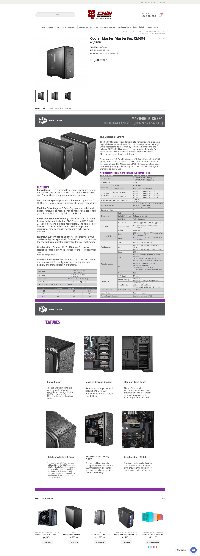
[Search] (72, 15)
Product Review (152, 27)
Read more (48, 542)
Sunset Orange (130, 547)
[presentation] (36, 62)
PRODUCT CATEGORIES (65, 27)
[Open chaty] (193, 550)
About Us (94, 27)
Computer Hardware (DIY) (111, 53)
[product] (47, 517)
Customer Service (107, 27)
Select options (127, 542)
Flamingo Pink (125, 547)
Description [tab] (40, 108)
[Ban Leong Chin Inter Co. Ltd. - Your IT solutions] (100, 15)
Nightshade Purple (127, 547)
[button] (162, 498)
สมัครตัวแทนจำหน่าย (124, 27)
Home (43, 27)
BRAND (50, 27)
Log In (162, 2)
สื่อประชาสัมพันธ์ (138, 27)
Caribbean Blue (122, 547)
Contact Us (83, 27)
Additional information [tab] (60, 108)
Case (100, 53)
